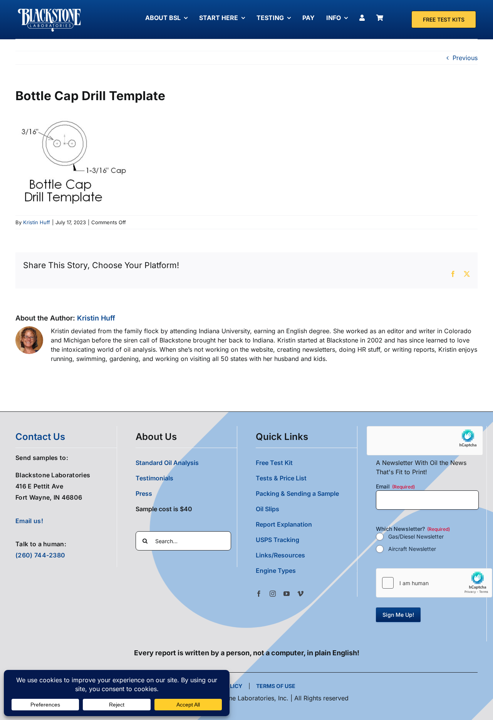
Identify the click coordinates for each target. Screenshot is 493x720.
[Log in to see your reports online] (363, 17)
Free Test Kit (274, 463)
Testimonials (154, 478)
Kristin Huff (36, 222)
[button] (306, 570)
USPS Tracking (277, 540)
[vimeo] (300, 594)
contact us (40, 436)
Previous (465, 58)
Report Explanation (284, 524)
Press (144, 493)
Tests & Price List (281, 478)
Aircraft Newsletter (412, 548)
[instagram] (273, 594)
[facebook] (259, 594)
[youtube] (286, 594)
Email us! (29, 521)
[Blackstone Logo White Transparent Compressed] (49, 9)
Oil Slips (267, 509)
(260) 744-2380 (40, 555)
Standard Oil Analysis (167, 463)
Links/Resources (280, 555)
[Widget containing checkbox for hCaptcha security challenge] (434, 582)
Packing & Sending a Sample (297, 493)
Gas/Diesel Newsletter (416, 536)
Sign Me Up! (398, 614)
